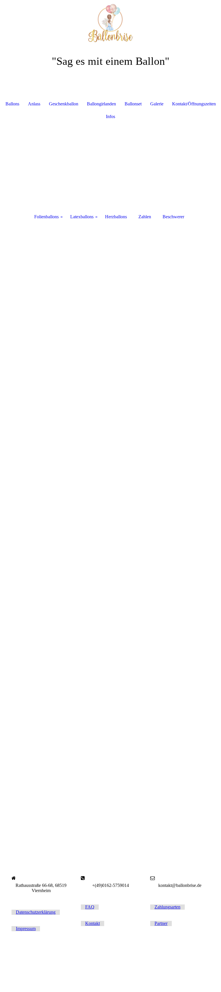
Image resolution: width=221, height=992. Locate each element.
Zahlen (144, 216)
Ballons (12, 103)
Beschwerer (173, 216)
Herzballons (116, 216)
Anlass (34, 103)
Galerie (156, 103)
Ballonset (133, 103)
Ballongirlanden (101, 103)
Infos (110, 116)
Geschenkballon (63, 103)
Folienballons (46, 216)
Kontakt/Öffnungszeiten (194, 103)
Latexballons (82, 216)
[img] (110, 21)
